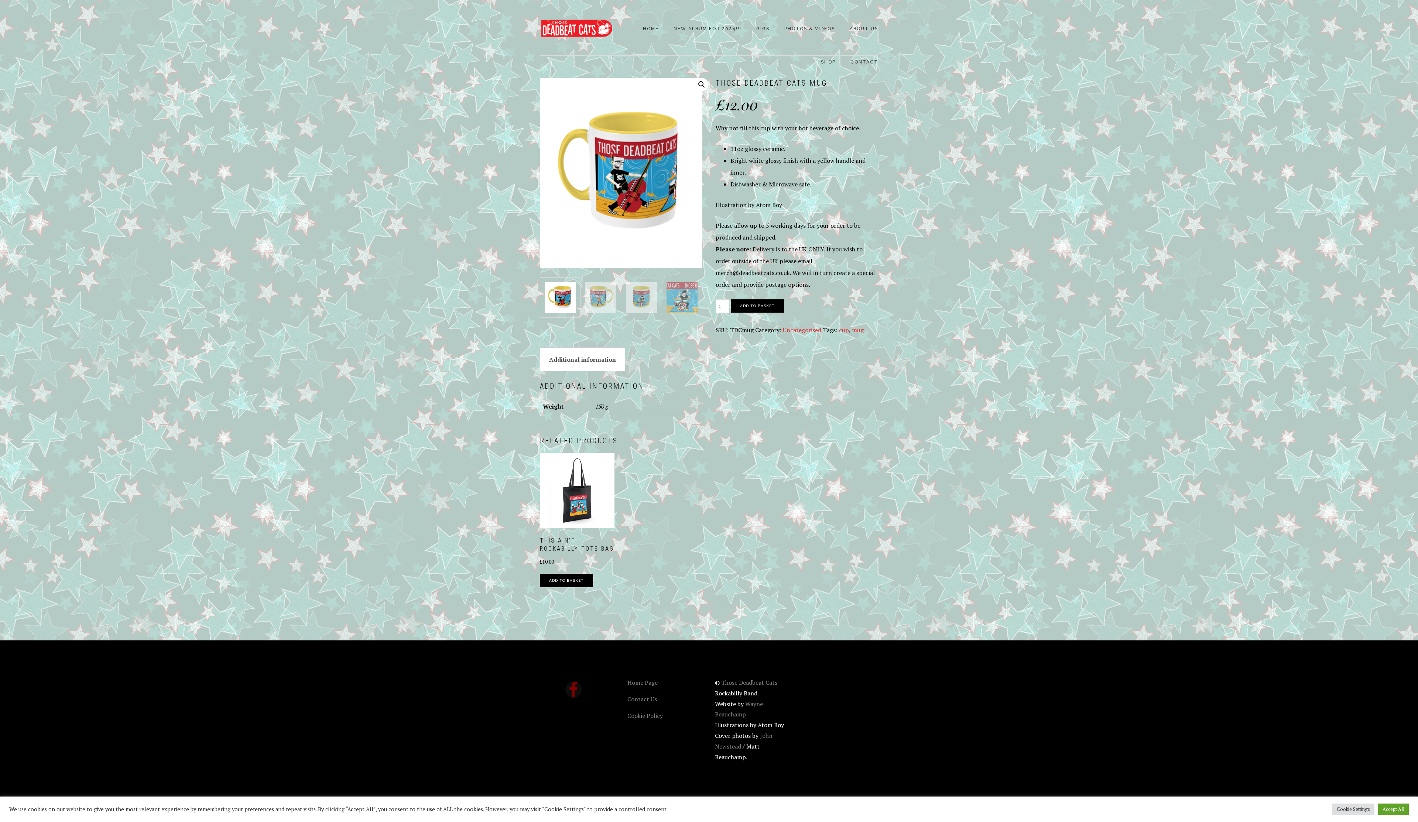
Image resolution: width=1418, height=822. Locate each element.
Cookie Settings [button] (1353, 809)
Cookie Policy (645, 716)
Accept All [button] (1393, 809)
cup (844, 330)
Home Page (642, 682)
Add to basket (757, 306)
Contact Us (642, 699)
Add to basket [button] (566, 580)
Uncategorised (802, 330)
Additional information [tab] (582, 359)
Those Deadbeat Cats (577, 28)
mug (858, 330)
